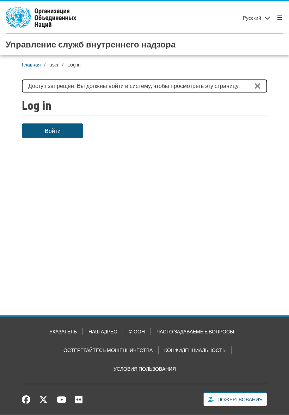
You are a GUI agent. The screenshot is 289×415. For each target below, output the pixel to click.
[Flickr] (79, 399)
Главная (31, 64)
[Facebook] (28, 399)
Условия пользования (144, 368)
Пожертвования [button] (239, 399)
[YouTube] (61, 399)
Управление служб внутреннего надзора (91, 44)
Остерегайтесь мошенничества (108, 350)
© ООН (137, 331)
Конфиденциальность (195, 350)
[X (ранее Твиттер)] (43, 399)
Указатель (63, 331)
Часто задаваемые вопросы (195, 331)
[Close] (257, 86)
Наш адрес (102, 331)
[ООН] (41, 17)
